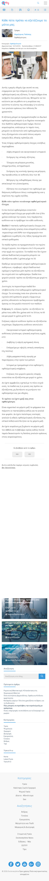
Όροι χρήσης (24, 871)
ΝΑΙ (17, 454)
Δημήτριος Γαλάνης (22, 34)
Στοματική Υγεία (24, 834)
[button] (42, 676)
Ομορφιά (7, 731)
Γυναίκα (7, 739)
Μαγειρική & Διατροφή (24, 827)
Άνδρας (7, 741)
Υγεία (6, 726)
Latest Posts (8, 759)
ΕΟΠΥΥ (24, 845)
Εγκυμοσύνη (8, 736)
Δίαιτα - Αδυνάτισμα (24, 795)
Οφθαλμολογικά (15, 44)
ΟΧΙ (29, 454)
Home (6, 757)
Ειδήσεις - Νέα (24, 842)
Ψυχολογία (8, 729)
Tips (5, 744)
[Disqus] (24, 501)
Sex (24, 799)
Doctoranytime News (24, 838)
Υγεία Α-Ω (7, 762)
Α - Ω (37, 10)
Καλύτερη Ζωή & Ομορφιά (24, 788)
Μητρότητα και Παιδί (24, 823)
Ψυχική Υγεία (24, 792)
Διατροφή (7, 734)
